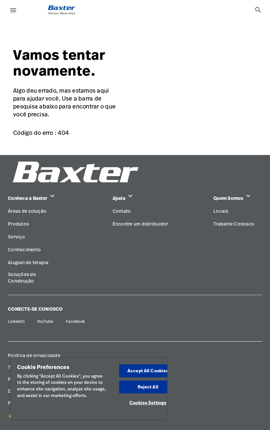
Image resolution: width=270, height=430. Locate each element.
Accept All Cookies (147, 371)
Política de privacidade (34, 355)
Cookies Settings (147, 403)
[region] (89, 388)
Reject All (148, 387)
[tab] (258, 10)
